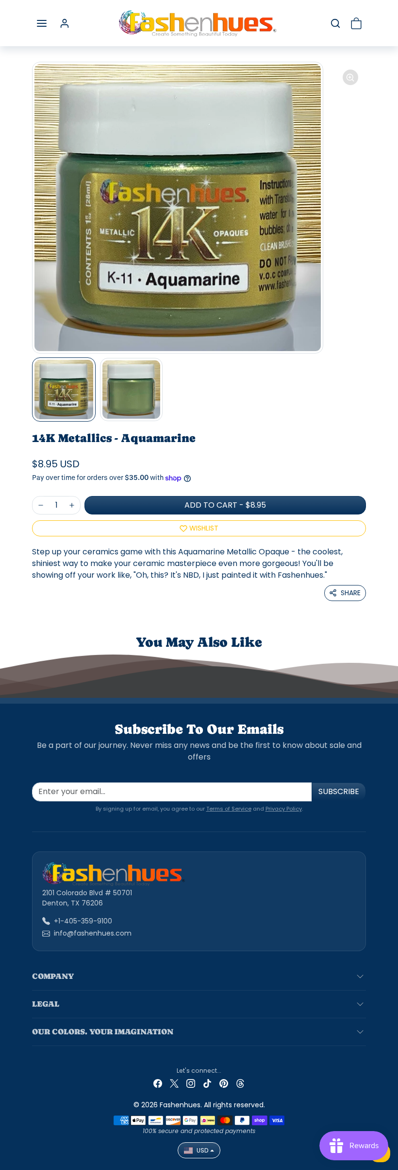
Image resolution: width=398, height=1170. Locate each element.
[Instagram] (190, 1083)
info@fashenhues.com (93, 933)
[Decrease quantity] (41, 505)
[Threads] (240, 1083)
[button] (41, 23)
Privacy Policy (283, 809)
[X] (174, 1083)
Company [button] (53, 976)
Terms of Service (228, 809)
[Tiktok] (207, 1083)
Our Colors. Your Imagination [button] (102, 1031)
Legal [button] (45, 1004)
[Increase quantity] (72, 505)
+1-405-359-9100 (83, 921)
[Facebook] (157, 1083)
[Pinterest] (224, 1083)
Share (351, 593)
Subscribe (338, 791)
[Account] (64, 23)
